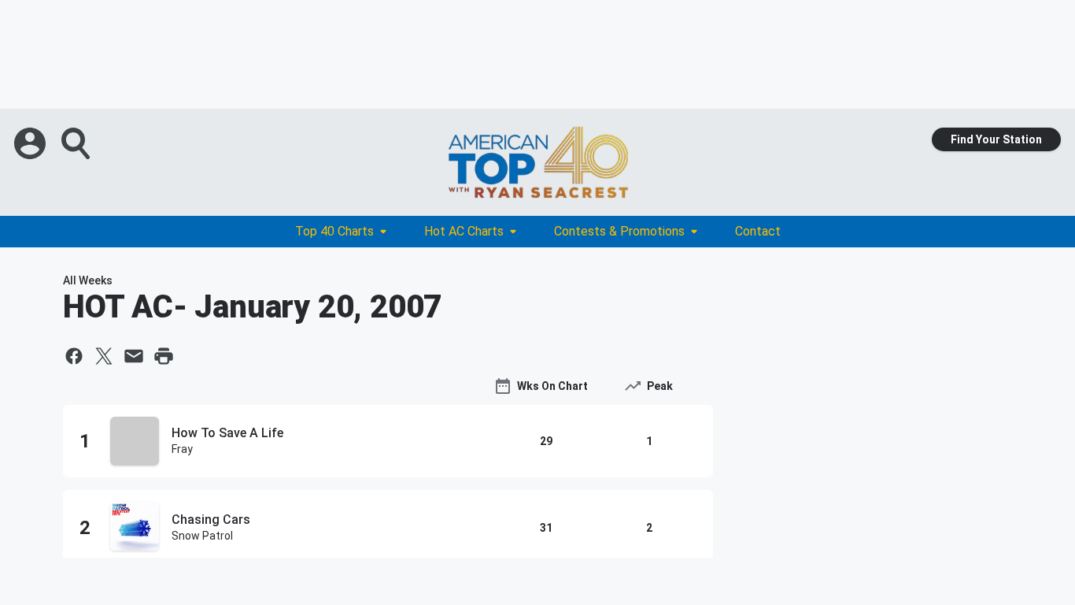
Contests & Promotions (619, 231)
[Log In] (31, 143)
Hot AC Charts (464, 231)
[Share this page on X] (104, 356)
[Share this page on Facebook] (74, 356)
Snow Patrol (202, 535)
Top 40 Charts (334, 231)
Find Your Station (996, 139)
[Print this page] (164, 356)
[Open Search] (77, 143)
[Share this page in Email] (134, 356)
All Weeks (88, 280)
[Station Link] (537, 162)
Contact (758, 231)
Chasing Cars (211, 519)
